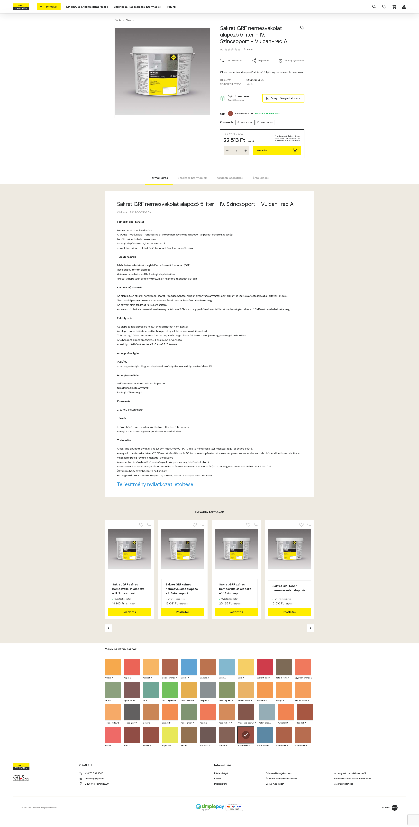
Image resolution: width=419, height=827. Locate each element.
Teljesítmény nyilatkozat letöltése (155, 484)
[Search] (374, 7)
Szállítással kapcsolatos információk (137, 7)
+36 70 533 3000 (94, 773)
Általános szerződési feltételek (281, 778)
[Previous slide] (108, 628)
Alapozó (130, 20)
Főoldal (118, 20)
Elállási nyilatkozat (275, 783)
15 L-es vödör (265, 122)
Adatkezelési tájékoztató (278, 773)
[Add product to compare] (149, 525)
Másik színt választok (267, 113)
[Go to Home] (21, 6)
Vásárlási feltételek (343, 783)
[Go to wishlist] (384, 7)
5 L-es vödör (245, 122)
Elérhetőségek (221, 773)
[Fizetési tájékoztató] (219, 808)
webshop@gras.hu (94, 778)
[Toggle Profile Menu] (404, 7)
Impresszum (220, 783)
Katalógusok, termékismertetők (87, 7)
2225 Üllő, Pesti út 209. (97, 783)
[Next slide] (310, 628)
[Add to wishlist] (302, 28)
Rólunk (171, 7)
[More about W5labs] (395, 808)
